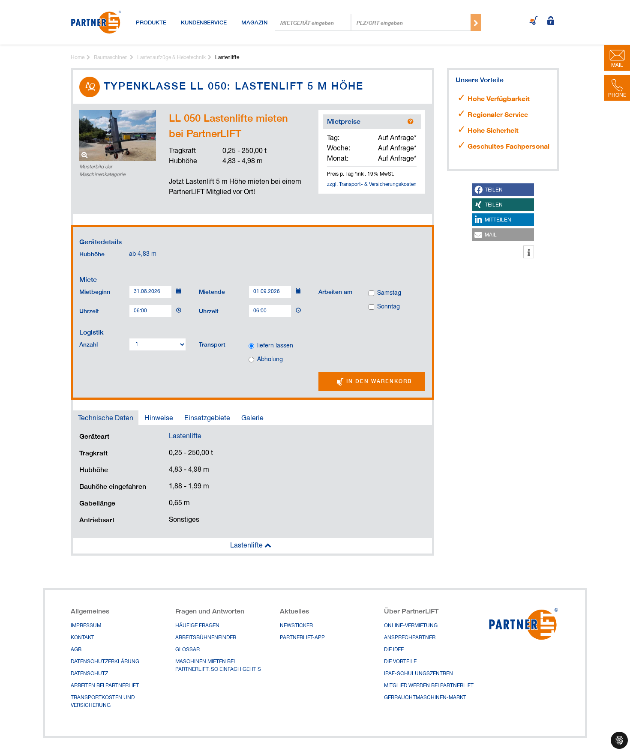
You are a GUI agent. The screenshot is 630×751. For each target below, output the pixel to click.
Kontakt (82, 637)
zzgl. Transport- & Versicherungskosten (372, 184)
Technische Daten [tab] (105, 418)
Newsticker (296, 625)
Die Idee (394, 649)
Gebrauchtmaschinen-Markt (425, 697)
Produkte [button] (151, 22)
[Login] (550, 21)
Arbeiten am (335, 291)
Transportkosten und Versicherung (103, 701)
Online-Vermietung (411, 625)
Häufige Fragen (197, 625)
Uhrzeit (89, 310)
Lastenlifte (185, 436)
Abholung (270, 359)
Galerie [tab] (252, 418)
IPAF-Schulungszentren (418, 673)
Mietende (212, 291)
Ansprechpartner (409, 637)
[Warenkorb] (533, 21)
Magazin (254, 22)
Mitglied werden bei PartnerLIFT (429, 685)
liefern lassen (275, 346)
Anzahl (88, 344)
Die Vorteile (400, 661)
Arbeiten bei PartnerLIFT (105, 685)
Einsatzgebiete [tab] (207, 418)
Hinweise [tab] (158, 418)
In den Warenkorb (378, 381)
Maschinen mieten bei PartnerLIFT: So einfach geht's (218, 665)
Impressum (86, 625)
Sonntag (388, 307)
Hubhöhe (92, 253)
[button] (503, 189)
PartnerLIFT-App (302, 637)
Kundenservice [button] (204, 22)
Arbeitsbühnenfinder (205, 637)
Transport (212, 344)
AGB (76, 649)
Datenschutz (89, 673)
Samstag (389, 293)
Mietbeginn (94, 291)
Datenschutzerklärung (105, 661)
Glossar (187, 649)
